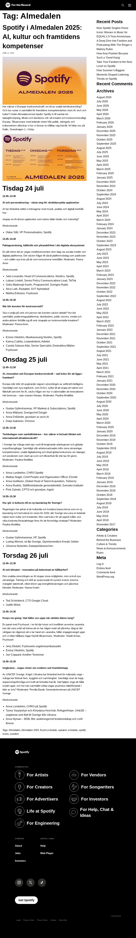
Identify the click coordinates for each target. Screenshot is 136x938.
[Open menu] (129, 5)
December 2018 (106, 486)
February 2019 (105, 477)
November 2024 (106, 186)
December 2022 (106, 283)
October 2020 (104, 393)
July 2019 (102, 456)
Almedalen (14, 730)
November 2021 (106, 338)
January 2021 (105, 380)
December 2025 (106, 131)
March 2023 (103, 270)
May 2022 (102, 313)
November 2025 (106, 135)
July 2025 (102, 152)
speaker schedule (67, 730)
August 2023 (104, 249)
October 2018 (104, 494)
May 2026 (102, 110)
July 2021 (102, 355)
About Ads (63, 920)
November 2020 (106, 389)
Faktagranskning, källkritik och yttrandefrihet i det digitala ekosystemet (43, 245)
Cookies (53, 920)
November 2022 (106, 287)
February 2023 (105, 275)
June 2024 (103, 207)
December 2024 (106, 181)
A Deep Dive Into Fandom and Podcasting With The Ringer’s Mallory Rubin (114, 45)
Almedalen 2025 (30, 730)
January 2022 (105, 329)
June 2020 (103, 410)
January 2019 (105, 482)
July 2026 (102, 101)
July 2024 (102, 203)
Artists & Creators (107, 535)
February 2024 (105, 224)
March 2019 (103, 473)
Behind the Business (109, 540)
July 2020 (102, 406)
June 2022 (103, 308)
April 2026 (103, 114)
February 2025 (105, 173)
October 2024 (104, 190)
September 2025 (106, 143)
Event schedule (48, 730)
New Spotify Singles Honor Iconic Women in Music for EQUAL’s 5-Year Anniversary (114, 32)
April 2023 (103, 266)
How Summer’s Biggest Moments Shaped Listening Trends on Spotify (113, 74)
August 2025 (104, 148)
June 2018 (103, 511)
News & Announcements (111, 548)
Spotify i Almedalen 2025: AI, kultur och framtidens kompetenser (42, 37)
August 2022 (104, 300)
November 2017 (106, 524)
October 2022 (104, 291)
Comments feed (106, 572)
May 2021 (102, 363)
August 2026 (104, 97)
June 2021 (103, 359)
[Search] (123, 5)
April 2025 (103, 164)
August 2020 (104, 401)
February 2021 (105, 376)
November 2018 (106, 490)
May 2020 (102, 414)
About (18, 845)
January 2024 (105, 228)
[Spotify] (18, 5)
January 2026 (105, 126)
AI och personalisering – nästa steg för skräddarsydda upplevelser (40, 202)
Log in (100, 564)
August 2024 (104, 198)
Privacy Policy (42, 920)
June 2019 (103, 461)
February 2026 (105, 122)
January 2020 (105, 431)
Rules (100, 552)
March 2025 (103, 169)
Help (43, 845)
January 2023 (105, 279)
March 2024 (103, 219)
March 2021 (103, 372)
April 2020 (103, 418)
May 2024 (102, 211)
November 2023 (106, 236)
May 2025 (102, 160)
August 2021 (104, 351)
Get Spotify (28, 900)
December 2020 (106, 384)
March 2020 (103, 422)
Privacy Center (28, 920)
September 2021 (106, 346)
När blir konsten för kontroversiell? (22, 306)
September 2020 (106, 397)
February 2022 (105, 325)
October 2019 (104, 444)
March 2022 (103, 321)
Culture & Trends (106, 544)
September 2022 (106, 296)
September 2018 (106, 499)
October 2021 (104, 342)
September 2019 (106, 448)
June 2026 (103, 105)
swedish (14, 733)
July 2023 (102, 253)
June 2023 (103, 257)
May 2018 (102, 516)
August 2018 (104, 503)
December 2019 (106, 435)
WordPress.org (105, 576)
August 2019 (104, 452)
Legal (18, 920)
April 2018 (103, 520)
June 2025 (103, 156)
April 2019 (103, 469)
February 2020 (105, 427)
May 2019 (102, 465)
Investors (20, 860)
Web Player (46, 853)
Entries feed (104, 568)
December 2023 (106, 232)
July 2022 (102, 304)
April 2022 (103, 317)
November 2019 (106, 439)
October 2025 (104, 139)
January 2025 (105, 177)
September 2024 (106, 194)
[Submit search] (132, 12)
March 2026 (103, 118)
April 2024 (103, 215)
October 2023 (104, 241)
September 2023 (106, 245)
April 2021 (103, 368)
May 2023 (102, 262)
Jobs (18, 853)
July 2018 (102, 507)
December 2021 (106, 334)
